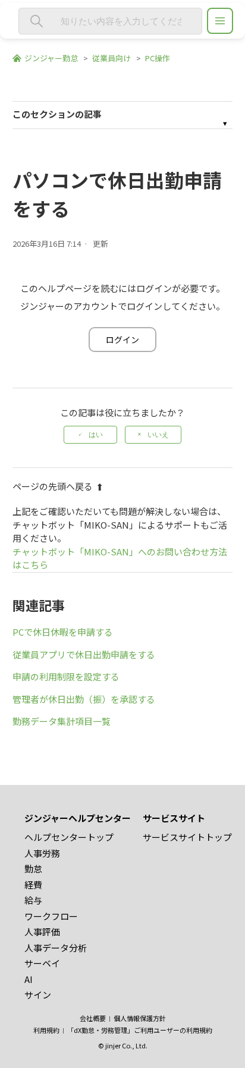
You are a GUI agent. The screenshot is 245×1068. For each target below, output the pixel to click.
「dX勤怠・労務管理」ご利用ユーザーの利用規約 (139, 1030)
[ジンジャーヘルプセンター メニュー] (220, 21)
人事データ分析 (55, 947)
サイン (37, 994)
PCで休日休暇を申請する (62, 632)
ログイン (122, 339)
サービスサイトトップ (187, 837)
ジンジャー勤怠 (51, 58)
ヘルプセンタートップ (69, 837)
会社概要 (93, 1018)
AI (28, 979)
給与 (33, 900)
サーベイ (42, 963)
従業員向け (111, 58)
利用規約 (46, 1030)
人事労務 (42, 853)
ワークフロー (51, 916)
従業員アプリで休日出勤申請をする (83, 654)
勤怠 (33, 868)
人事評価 (42, 931)
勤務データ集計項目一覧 (61, 721)
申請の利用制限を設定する (66, 676)
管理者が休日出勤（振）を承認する (83, 699)
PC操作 (157, 58)
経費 (33, 884)
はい (96, 435)
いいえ (158, 435)
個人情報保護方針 (140, 1018)
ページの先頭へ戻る (52, 486)
